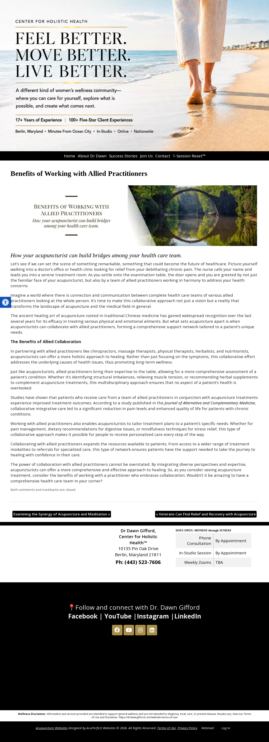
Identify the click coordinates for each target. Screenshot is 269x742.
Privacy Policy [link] (187, 728)
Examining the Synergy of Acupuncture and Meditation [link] (61, 514)
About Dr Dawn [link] (92, 155)
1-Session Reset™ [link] (189, 155)
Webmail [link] (207, 728)
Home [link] (69, 155)
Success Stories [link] (123, 155)
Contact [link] (162, 155)
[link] (5, 302)
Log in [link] (226, 728)
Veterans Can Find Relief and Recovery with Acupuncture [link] (206, 514)
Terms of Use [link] (166, 728)
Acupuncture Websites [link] (52, 728)
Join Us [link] (146, 155)
